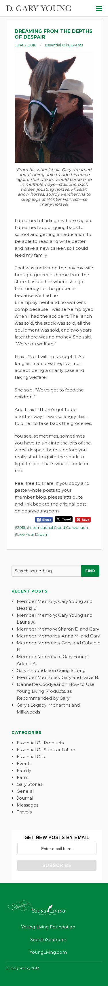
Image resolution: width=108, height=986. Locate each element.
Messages (27, 805)
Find (90, 571)
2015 (21, 527)
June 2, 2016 (25, 45)
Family (24, 770)
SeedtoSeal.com (48, 939)
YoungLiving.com (48, 952)
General (25, 791)
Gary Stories (29, 784)
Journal (25, 798)
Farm (23, 777)
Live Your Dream (32, 534)
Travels (24, 812)
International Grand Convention (58, 527)
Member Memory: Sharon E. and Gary (58, 629)
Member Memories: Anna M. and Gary (58, 636)
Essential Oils (57, 45)
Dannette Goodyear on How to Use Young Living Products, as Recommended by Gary (55, 691)
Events (77, 45)
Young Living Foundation (48, 927)
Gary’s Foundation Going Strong (51, 670)
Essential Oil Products (40, 742)
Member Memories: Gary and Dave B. (58, 677)
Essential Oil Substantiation (46, 749)
